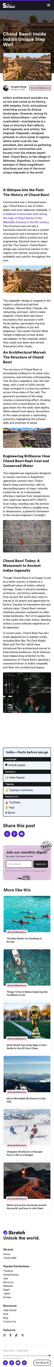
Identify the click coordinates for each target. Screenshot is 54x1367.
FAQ (5, 1314)
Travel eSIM (9, 1258)
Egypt (6, 1290)
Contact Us (9, 1321)
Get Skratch (42, 1363)
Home (6, 1254)
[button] (48, 5)
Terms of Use (8, 1350)
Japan (6, 1293)
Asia (5, 1278)
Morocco (8, 1282)
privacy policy (40, 871)
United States (10, 1275)
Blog (5, 1318)
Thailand (8, 1271)
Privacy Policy (22, 1350)
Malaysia (8, 1286)
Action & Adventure (40, 88)
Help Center (10, 1310)
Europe (7, 1297)
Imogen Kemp (19, 87)
